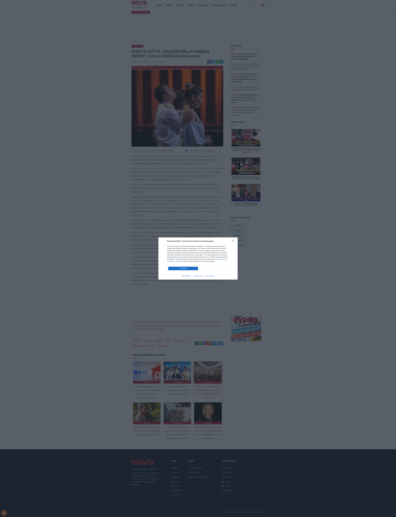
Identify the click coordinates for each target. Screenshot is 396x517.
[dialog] (198, 258)
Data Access (198, 276)
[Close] (234, 241)
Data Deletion (186, 276)
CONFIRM (183, 268)
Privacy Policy (209, 276)
